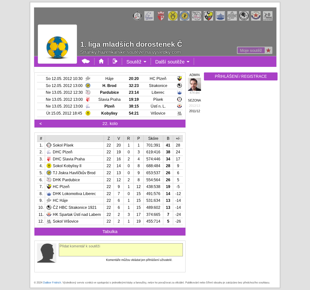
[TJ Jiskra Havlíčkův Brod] (186, 19)
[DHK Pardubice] (198, 19)
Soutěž (138, 62)
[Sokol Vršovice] (269, 19)
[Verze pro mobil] (115, 61)
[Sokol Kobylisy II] (174, 19)
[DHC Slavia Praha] (162, 19)
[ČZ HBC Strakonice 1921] (245, 19)
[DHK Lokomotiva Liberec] (221, 19)
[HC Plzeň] (210, 19)
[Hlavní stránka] (85, 61)
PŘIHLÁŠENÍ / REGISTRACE (241, 76)
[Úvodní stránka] (101, 61)
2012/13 (194, 106)
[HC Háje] (233, 19)
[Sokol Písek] (138, 19)
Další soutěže (174, 62)
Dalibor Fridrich (52, 282)
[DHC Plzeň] (150, 19)
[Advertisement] (240, 158)
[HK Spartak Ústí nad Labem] (257, 19)
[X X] (194, 84)
